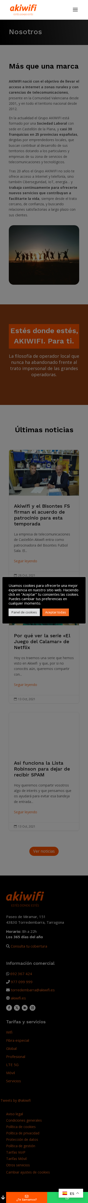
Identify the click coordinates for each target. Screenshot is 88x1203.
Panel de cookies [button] (24, 612)
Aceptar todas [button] (55, 612)
